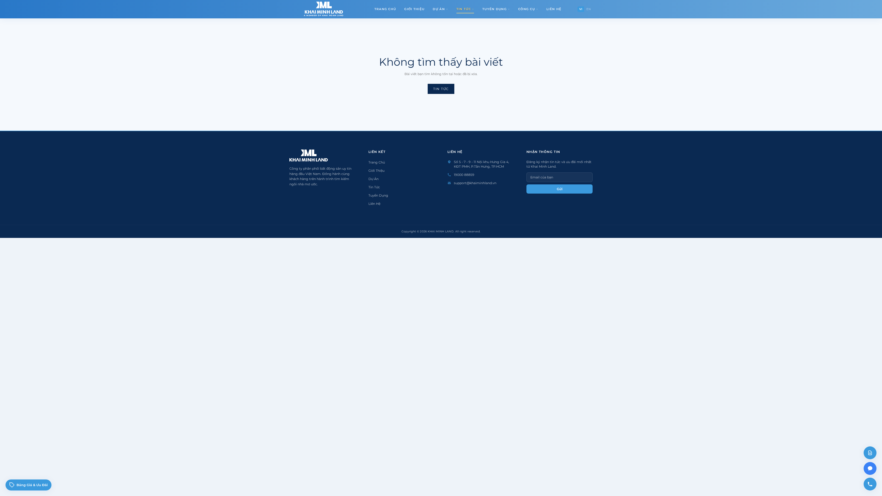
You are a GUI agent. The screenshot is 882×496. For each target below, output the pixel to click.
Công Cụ (526, 9)
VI (580, 9)
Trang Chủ (385, 9)
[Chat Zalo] (870, 468)
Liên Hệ (553, 9)
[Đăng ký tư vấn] (870, 452)
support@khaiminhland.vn (475, 183)
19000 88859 (464, 175)
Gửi (560, 189)
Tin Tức (463, 9)
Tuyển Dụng (494, 9)
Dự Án (439, 9)
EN (588, 9)
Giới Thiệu (414, 9)
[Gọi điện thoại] (870, 484)
